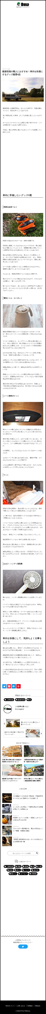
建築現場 (21, 699)
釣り (18, 870)
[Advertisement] (23, 38)
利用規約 (30, 1006)
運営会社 (37, 1006)
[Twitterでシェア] (4, 687)
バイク (26, 870)
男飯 (19, 866)
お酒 (40, 866)
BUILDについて (10, 1006)
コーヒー (24, 873)
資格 (26, 866)
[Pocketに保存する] (9, 687)
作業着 (34, 873)
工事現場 (10, 699)
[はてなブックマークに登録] (14, 687)
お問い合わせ (21, 1006)
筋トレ (13, 873)
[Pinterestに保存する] (18, 687)
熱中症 (36, 870)
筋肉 (11, 870)
